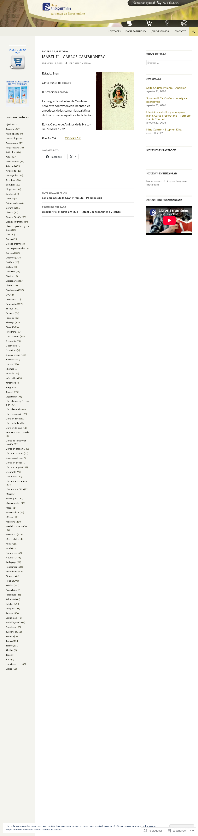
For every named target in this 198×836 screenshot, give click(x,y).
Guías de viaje (13, 354)
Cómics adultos (14, 203)
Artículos (10, 152)
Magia (9, 493)
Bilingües (10, 184)
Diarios (9, 276)
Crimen (10, 253)
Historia (62, 51)
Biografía (48, 51)
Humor (9, 364)
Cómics (10, 198)
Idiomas (10, 368)
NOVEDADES (114, 31)
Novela (9, 557)
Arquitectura (12, 147)
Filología (10, 322)
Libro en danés (13, 418)
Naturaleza (11, 552)
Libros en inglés (14, 467)
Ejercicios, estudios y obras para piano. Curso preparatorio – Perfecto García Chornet (168, 115)
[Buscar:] (169, 62)
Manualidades (13, 503)
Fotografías (12, 331)
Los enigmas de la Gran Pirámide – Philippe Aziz (72, 195)
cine (8, 234)
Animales (11, 129)
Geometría (11, 345)
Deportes (10, 271)
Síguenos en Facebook (161, 150)
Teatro (9, 640)
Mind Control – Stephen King (164, 129)
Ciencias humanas (15, 221)
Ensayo (9, 308)
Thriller (10, 650)
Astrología (11, 170)
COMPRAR (73, 138)
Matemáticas (12, 512)
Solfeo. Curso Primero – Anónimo (166, 87)
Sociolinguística (14, 622)
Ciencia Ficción (13, 217)
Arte (8, 156)
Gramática (11, 350)
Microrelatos (12, 539)
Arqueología (12, 142)
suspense (11, 631)
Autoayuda (11, 175)
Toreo (9, 654)
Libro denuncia (13, 409)
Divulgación (12, 290)
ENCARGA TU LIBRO (135, 31)
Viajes (9, 668)
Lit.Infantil (11, 471)
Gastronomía (13, 336)
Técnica (10, 636)
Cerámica (11, 207)
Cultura (10, 266)
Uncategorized (13, 664)
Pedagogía (11, 562)
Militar (9, 543)
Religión (10, 608)
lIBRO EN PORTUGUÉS (17, 432)
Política (9, 585)
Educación (11, 303)
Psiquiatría (11, 599)
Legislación (11, 396)
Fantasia (10, 317)
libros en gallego (14, 458)
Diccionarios (12, 280)
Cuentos (10, 257)
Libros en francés (15, 453)
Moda (9, 548)
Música (9, 517)
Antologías (11, 133)
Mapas (9, 507)
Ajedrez (10, 124)
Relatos (10, 603)
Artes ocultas (13, 161)
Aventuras (11, 180)
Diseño (9, 285)
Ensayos (10, 313)
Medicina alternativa (16, 526)
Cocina (9, 239)
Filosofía (10, 327)
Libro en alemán (14, 413)
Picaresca (11, 576)
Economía (11, 299)
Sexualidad (11, 617)
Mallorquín (11, 498)
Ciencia (10, 212)
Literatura (11, 476)
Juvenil (9, 391)
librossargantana (79, 63)
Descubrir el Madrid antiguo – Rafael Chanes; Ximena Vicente (81, 209)
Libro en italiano (14, 427)
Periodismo (12, 571)
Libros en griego (14, 462)
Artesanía (11, 166)
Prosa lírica (11, 590)
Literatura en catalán (16, 481)
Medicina (10, 521)
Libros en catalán (14, 448)
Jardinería (11, 382)
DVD (8, 294)
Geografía (11, 341)
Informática (12, 378)
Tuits (8, 659)
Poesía (9, 580)
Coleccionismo (13, 243)
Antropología (12, 138)
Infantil (9, 373)
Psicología (11, 594)
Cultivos (10, 262)
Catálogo (10, 193)
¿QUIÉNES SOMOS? (160, 31)
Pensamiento (13, 566)
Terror (9, 645)
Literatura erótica (15, 489)
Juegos (9, 387)
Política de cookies (52, 829)
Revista (9, 613)
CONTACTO (180, 31)
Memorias (11, 534)
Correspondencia (15, 248)
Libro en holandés (15, 423)
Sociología (11, 627)
